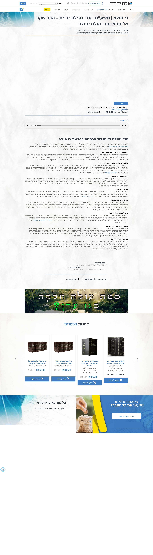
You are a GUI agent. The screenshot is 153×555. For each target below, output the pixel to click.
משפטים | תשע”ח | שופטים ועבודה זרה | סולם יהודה (87, 268)
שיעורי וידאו (122, 9)
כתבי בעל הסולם (87, 196)
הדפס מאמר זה (71, 279)
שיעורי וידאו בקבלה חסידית (42, 220)
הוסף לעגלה (114, 380)
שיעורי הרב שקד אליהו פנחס (118, 146)
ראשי (131, 9)
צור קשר (57, 9)
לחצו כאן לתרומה (126, 416)
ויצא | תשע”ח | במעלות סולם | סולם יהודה (91, 263)
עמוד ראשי (121, 30)
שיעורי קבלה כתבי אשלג (85, 30)
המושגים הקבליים (111, 173)
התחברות (32, 3)
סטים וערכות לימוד (116, 368)
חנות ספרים (76, 9)
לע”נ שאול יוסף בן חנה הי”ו (51, 408)
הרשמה (23, 3)
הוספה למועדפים (95, 3)
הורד (121, 103)
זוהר (70, 366)
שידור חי (105, 9)
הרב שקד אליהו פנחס (119, 110)
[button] (2, 469)
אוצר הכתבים (88, 9)
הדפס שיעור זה (92, 112)
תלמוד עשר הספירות (115, 370)
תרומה (47, 9)
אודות (66, 9)
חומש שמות (100, 30)
